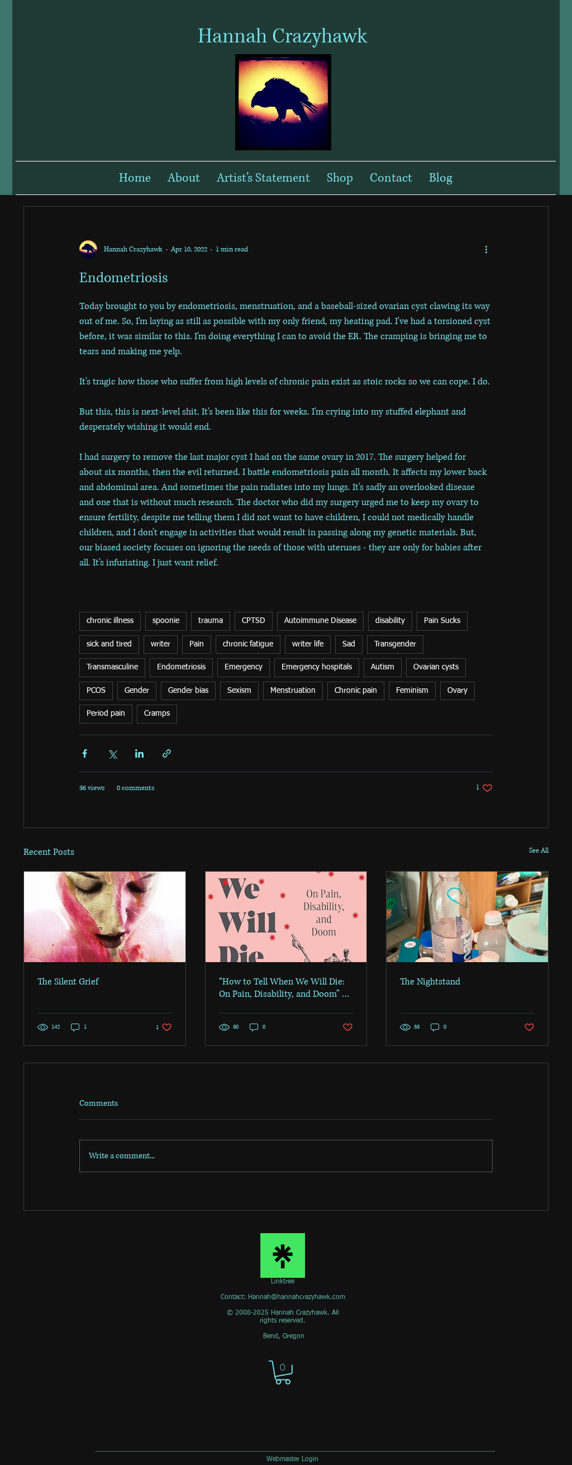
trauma (210, 621)
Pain (196, 644)
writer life (307, 644)
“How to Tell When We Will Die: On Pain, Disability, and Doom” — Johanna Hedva (284, 988)
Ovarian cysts (436, 667)
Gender (137, 691)
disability (390, 621)
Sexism (239, 691)
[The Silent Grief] (104, 917)
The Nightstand (430, 982)
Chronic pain (356, 691)
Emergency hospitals (317, 667)
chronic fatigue (248, 644)
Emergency (244, 667)
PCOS (96, 691)
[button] (283, 1373)
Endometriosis (181, 667)
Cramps (157, 713)
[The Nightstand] (467, 917)
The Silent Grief (67, 982)
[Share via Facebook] (84, 753)
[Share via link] (166, 753)
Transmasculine (112, 667)
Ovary (457, 691)
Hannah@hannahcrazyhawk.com (296, 1297)
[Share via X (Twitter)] (112, 753)
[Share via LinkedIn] (139, 753)
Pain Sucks (442, 621)
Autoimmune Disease (320, 621)
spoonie (165, 621)
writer (160, 644)
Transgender (395, 644)
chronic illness (110, 621)
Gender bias (188, 691)
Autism (382, 667)
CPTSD (253, 621)
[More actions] (486, 249)
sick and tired (109, 644)
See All (539, 850)
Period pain (106, 713)
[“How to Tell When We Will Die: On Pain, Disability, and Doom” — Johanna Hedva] (286, 917)
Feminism (412, 691)
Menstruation (293, 691)
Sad (348, 644)
